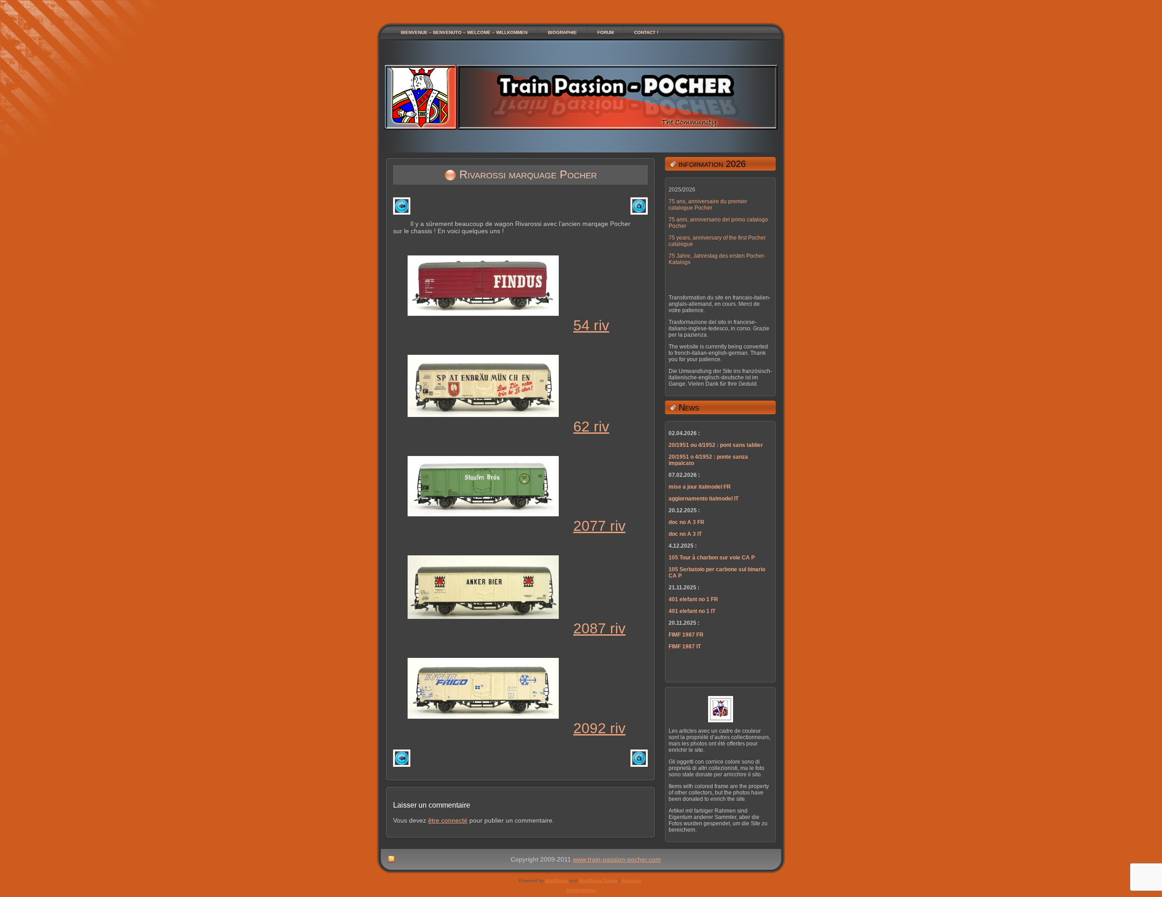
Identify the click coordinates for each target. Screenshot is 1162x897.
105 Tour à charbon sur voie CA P (712, 557)
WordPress (556, 880)
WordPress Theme (598, 880)
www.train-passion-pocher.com (617, 859)
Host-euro (631, 880)
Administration (581, 889)
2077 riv (599, 526)
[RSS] (391, 859)
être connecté (448, 820)
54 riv (591, 325)
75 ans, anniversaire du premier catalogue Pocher (708, 204)
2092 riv (599, 728)
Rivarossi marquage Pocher (528, 174)
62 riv (591, 426)
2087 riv (599, 628)
